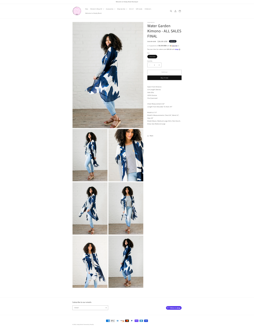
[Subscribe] (106, 307)
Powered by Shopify (89, 324)
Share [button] (151, 136)
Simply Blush (79, 324)
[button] (97, 9)
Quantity (149, 61)
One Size (153, 57)
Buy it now (164, 78)
